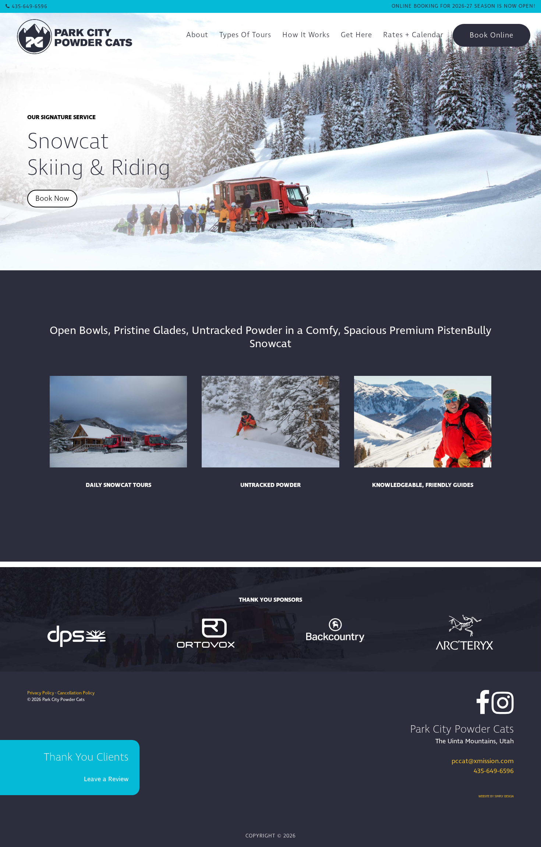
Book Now (52, 198)
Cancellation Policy (76, 693)
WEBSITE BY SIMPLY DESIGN (496, 796)
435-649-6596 (494, 771)
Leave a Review (106, 779)
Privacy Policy (40, 693)
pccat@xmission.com (483, 761)
